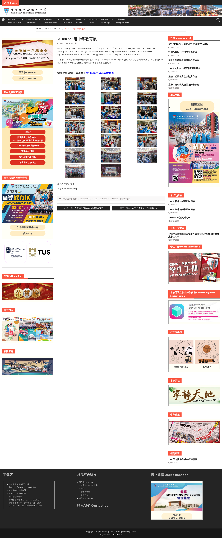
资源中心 (84, 495)
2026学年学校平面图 (17, 493)
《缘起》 (28, 131)
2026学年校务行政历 (17, 490)
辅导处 (83, 488)
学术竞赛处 (85, 491)
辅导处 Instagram (86, 498)
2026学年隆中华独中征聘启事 (182, 459)
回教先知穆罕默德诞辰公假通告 (183, 60)
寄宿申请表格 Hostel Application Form (25, 500)
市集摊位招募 (27, 151)
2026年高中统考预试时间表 (181, 201)
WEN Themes (117, 535)
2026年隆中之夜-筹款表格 (27, 145)
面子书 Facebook (86, 482)
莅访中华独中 (124, 199)
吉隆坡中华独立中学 (89, 485)
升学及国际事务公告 (27, 227)
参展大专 (27, 233)
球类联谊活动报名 (27, 162)
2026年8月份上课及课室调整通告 (184, 68)
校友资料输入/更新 (181, 367)
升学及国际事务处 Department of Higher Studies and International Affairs (90, 199)
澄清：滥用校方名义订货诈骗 (182, 76)
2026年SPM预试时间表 (179, 217)
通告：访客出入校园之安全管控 (183, 84)
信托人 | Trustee (27, 78)
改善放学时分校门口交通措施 (182, 52)
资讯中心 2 (75, 43)
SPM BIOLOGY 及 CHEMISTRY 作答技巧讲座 (188, 44)
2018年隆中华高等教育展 (100, 73)
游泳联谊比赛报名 (27, 156)
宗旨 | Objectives (27, 72)
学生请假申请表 (15, 496)
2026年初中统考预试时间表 (181, 209)
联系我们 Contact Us (92, 505)
